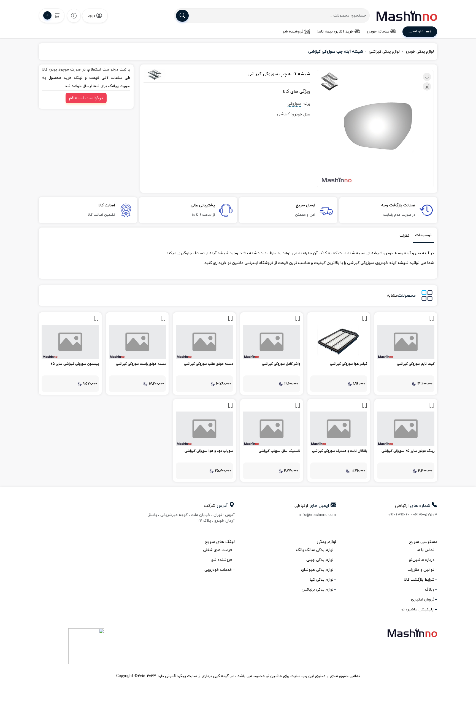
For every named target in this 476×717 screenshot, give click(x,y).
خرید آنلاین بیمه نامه (335, 31)
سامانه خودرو (378, 31)
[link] (405, 353)
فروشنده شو (293, 31)
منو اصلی (416, 31)
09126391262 (399, 515)
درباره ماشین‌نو (421, 559)
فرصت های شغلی (217, 550)
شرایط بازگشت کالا (419, 579)
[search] (182, 16)
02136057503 (425, 515)
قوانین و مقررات (420, 569)
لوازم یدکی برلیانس (317, 589)
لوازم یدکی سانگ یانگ (314, 550)
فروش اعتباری (422, 599)
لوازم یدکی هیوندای (317, 569)
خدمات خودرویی (218, 569)
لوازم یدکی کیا (321, 579)
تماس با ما (425, 550)
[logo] (407, 15)
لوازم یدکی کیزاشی (384, 51)
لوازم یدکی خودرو (419, 51)
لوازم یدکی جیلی (319, 559)
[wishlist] (74, 16)
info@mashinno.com (317, 515)
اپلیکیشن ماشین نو (417, 609)
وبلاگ (429, 589)
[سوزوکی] (169, 74)
